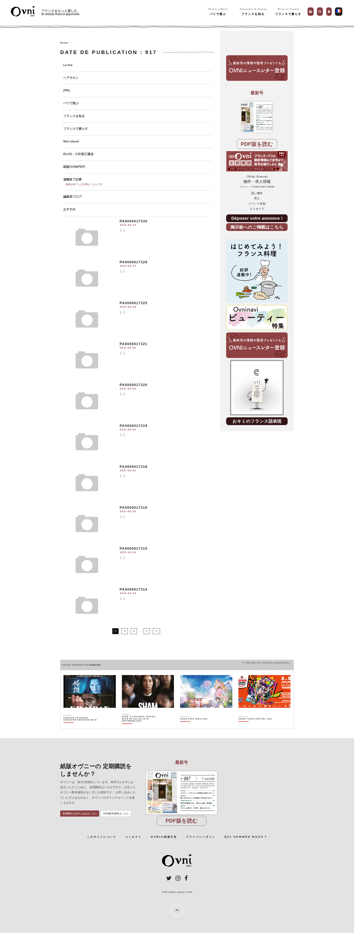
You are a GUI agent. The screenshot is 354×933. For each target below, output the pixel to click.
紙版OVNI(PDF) (74, 166)
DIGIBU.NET (95, 665)
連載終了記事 (72, 179)
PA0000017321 (134, 344)
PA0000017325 (134, 303)
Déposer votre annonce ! (257, 218)
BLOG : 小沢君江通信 (78, 154)
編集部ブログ (72, 196)
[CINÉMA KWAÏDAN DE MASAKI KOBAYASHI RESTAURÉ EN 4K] (81, 726)
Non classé (71, 141)
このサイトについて (102, 836)
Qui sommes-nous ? (245, 836)
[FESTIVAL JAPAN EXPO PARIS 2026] (194, 726)
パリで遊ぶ (71, 103)
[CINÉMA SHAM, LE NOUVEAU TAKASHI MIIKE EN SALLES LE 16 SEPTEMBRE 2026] (139, 726)
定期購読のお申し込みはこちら (79, 813)
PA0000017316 (134, 507)
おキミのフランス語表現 (257, 421)
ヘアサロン (71, 77)
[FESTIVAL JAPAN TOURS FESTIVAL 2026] (255, 726)
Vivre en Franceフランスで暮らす (288, 11)
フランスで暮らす (75, 128)
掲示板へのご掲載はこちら (257, 227)
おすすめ (69, 209)
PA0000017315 (134, 548)
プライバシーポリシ (201, 836)
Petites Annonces (256, 181)
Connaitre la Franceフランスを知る (253, 11)
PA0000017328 (134, 262)
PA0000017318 (134, 466)
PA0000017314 (134, 589)
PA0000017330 (134, 221)
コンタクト (133, 836)
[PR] (66, 90)
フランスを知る (74, 116)
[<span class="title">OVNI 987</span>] (257, 117)
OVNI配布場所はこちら (116, 813)
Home (64, 43)
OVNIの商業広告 (164, 836)
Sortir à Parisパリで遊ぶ (218, 11)
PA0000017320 (134, 385)
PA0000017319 (134, 426)
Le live (68, 65)
